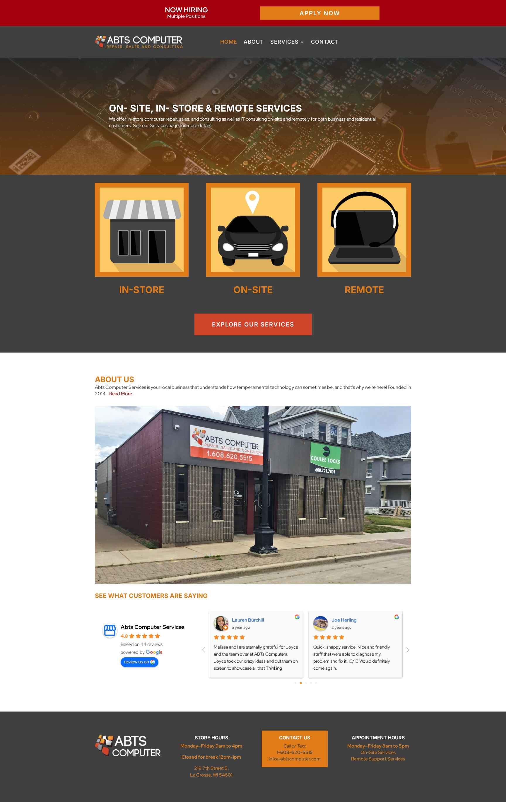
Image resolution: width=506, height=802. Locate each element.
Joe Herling (244, 620)
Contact (325, 42)
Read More (120, 394)
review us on (136, 662)
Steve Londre (346, 620)
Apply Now (320, 13)
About (254, 42)
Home (228, 42)
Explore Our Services (253, 324)
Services (284, 42)
